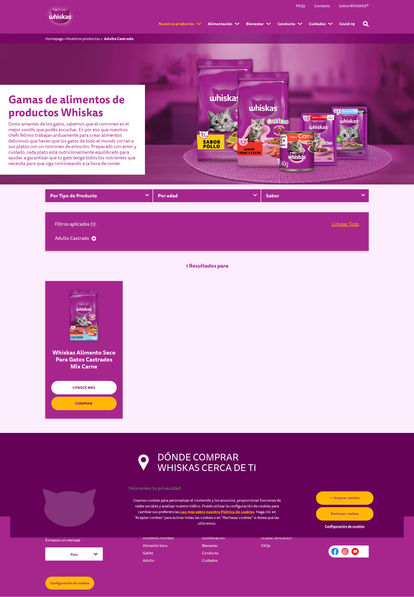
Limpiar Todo (345, 224)
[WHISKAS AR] (60, 16)
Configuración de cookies (69, 583)
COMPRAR (83, 403)
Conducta (210, 553)
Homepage (54, 39)
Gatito (148, 553)
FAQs (300, 6)
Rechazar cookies (345, 513)
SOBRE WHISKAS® (277, 538)
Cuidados (210, 560)
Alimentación (213, 538)
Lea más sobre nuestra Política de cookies (217, 512)
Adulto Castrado (72, 238)
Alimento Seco (155, 545)
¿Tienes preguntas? (62, 537)
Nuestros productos (83, 39)
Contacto (322, 6)
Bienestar (210, 545)
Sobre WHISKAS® (354, 6)
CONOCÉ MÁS (84, 387)
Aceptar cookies (346, 497)
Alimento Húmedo (158, 538)
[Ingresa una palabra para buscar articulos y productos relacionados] (366, 24)
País (74, 554)
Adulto (148, 560)
